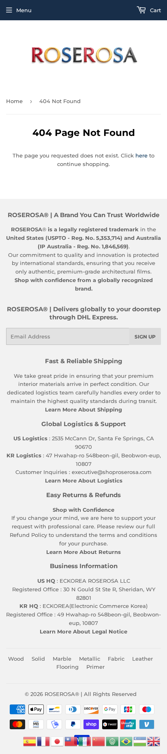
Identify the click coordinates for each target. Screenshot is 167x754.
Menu (24, 10)
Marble (62, 658)
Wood (16, 658)
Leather (142, 658)
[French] (44, 740)
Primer (95, 667)
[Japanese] (57, 740)
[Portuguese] (126, 740)
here (141, 155)
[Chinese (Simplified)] (99, 740)
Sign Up (145, 337)
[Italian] (85, 740)
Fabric (116, 658)
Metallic (89, 658)
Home (14, 101)
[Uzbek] (140, 740)
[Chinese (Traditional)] (71, 740)
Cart (154, 10)
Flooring (67, 667)
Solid (38, 658)
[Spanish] (30, 740)
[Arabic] (113, 740)
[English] (154, 740)
